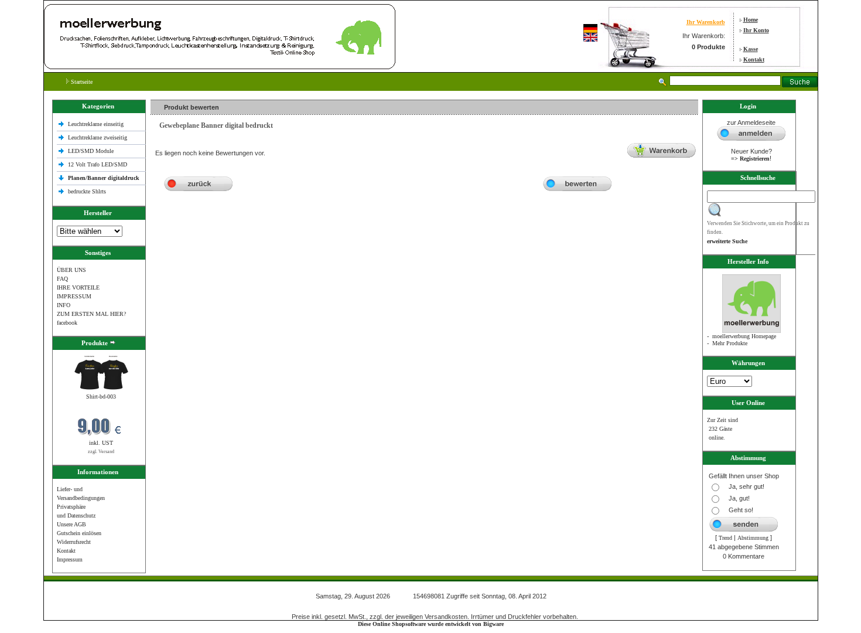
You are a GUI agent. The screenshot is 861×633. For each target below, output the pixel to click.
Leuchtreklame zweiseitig (98, 137)
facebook (67, 322)
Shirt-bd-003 (101, 396)
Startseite (81, 82)
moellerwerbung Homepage (744, 336)
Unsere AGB (71, 524)
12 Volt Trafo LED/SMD (97, 164)
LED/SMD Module (91, 151)
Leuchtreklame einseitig (96, 124)
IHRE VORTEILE (78, 287)
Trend (725, 538)
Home (750, 19)
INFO (63, 305)
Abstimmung (752, 538)
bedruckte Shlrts (87, 191)
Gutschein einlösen (79, 533)
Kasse (750, 49)
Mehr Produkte (729, 343)
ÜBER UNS (71, 270)
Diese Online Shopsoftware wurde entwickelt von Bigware (431, 624)
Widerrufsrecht (74, 542)
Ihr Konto (756, 30)
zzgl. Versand (101, 451)
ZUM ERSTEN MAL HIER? (91, 314)
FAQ (62, 278)
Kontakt (753, 59)
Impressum (70, 559)
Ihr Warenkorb (705, 22)
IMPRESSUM (74, 296)
